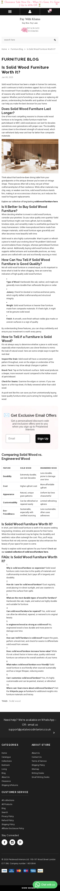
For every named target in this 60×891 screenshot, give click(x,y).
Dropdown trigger (30, 11)
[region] (30, 4)
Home (4, 49)
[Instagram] (12, 842)
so (35, 201)
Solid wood (14, 701)
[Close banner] (57, 4)
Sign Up (42, 438)
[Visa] (5, 870)
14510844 (31, 863)
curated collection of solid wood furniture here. (27, 552)
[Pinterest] (20, 842)
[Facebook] (4, 842)
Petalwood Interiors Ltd (19, 859)
